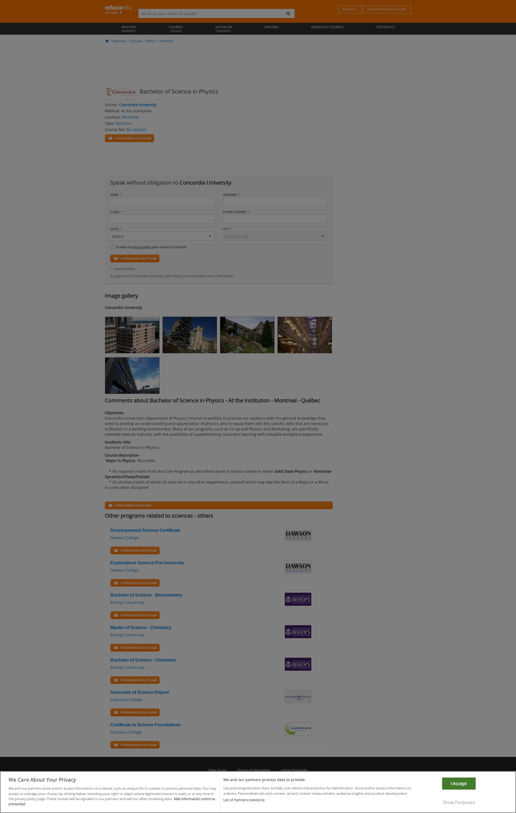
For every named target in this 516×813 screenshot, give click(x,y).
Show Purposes (459, 802)
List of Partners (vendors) (243, 799)
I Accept (459, 783)
